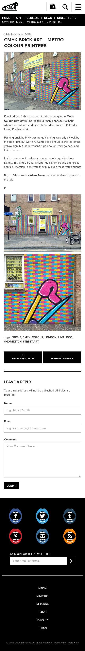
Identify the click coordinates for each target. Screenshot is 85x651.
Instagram (42, 536)
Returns (42, 604)
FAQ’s (42, 612)
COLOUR (37, 337)
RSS (69, 536)
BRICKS (16, 337)
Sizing (42, 588)
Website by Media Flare (66, 642)
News (48, 18)
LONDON (50, 337)
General (32, 18)
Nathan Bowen (36, 175)
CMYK (26, 337)
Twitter (42, 516)
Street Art (65, 18)
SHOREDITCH (13, 341)
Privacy (42, 620)
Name (8, 403)
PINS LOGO (65, 337)
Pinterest (15, 536)
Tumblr (69, 516)
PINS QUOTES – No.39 (23, 358)
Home (6, 18)
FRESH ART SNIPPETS (62, 358)
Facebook (15, 516)
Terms (42, 628)
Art (18, 18)
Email (7, 421)
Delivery (42, 595)
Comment (10, 439)
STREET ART (31, 341)
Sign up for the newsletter (30, 554)
